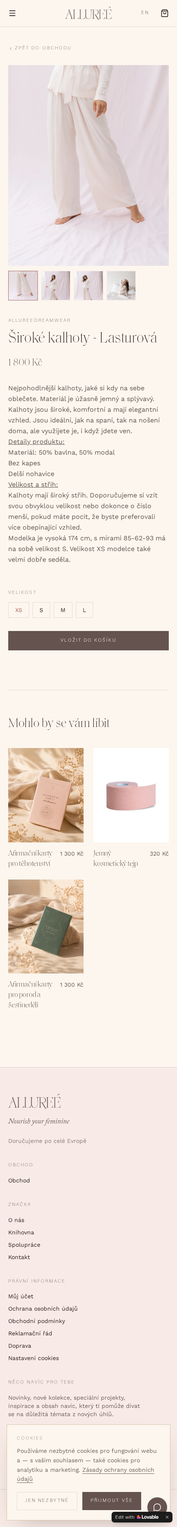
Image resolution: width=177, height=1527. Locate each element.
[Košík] (164, 13)
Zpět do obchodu (43, 48)
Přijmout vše (112, 1501)
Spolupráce (24, 1244)
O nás (16, 1220)
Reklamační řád (30, 1333)
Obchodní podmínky (36, 1321)
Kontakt (19, 1257)
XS (18, 610)
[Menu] (12, 13)
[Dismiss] (167, 1517)
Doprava (19, 1345)
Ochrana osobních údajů (43, 1308)
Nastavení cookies (33, 1358)
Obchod (19, 1180)
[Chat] (157, 1507)
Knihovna (21, 1232)
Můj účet (20, 1296)
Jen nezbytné (47, 1501)
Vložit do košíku (88, 640)
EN (145, 13)
